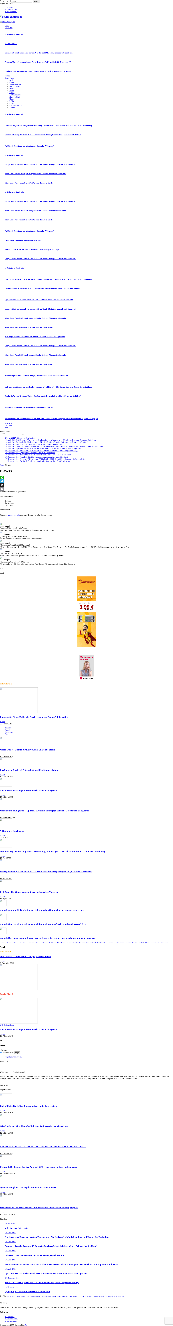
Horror (11, 99)
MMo (11, 101)
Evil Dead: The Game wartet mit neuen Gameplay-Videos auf (29, 146)
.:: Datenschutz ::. (11, 10)
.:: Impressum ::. (11, 12)
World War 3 (103, 942)
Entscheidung (96, 942)
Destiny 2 (2, 942)
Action (11, 93)
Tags (6, 734)
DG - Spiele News (7, 1025)
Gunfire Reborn (56, 942)
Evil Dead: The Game (135, 942)
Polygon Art (148, 942)
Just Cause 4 (9, 942)
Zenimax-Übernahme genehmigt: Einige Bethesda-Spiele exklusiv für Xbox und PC (38, 62)
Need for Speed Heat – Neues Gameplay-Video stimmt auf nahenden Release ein (36, 376)
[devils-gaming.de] (11, 16)
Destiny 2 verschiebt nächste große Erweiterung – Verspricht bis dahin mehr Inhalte (38, 71)
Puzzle (11, 103)
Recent (7, 730)
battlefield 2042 (17, 942)
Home (2, 465)
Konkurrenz (111, 942)
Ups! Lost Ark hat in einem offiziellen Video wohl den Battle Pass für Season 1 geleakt (39, 300)
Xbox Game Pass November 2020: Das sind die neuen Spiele (28, 183)
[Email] (86, 489)
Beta (116, 942)
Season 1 (24, 1296)
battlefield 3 (38, 942)
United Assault (164, 942)
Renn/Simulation (15, 105)
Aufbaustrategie (15, 95)
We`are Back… (11, 44)
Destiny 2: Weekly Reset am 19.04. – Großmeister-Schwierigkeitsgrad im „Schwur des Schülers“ (43, 135)
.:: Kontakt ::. (9, 7)
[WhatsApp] (86, 477)
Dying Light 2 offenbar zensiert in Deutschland (23, 240)
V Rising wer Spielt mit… (15, 34)
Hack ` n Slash (14, 97)
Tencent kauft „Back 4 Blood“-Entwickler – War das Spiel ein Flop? (32, 249)
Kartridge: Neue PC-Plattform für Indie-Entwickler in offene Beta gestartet (35, 337)
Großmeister (120, 942)
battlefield (24, 942)
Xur (29, 942)
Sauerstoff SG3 (156, 942)
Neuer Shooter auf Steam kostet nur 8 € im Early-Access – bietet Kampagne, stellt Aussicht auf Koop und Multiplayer (51, 419)
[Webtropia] (86, 646)
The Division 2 (82, 942)
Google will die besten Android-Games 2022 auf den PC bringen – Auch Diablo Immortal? (40, 164)
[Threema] (86, 485)
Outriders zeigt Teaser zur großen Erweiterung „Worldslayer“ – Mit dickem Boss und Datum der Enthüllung (48, 126)
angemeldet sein (14, 515)
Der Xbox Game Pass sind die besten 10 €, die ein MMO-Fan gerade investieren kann (38, 53)
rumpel (2, 722)
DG (25, 1325)
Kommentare (9, 732)
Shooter (12, 107)
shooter (32, 942)
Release (127, 942)
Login (17, 1053)
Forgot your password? (13, 1057)
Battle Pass (120, 1296)
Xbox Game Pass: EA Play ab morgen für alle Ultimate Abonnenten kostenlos (35, 174)
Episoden (75, 942)
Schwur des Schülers (66, 942)
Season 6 (89, 942)
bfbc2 (50, 942)
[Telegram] (86, 481)
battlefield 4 (45, 942)
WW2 (142, 942)
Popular (7, 728)
